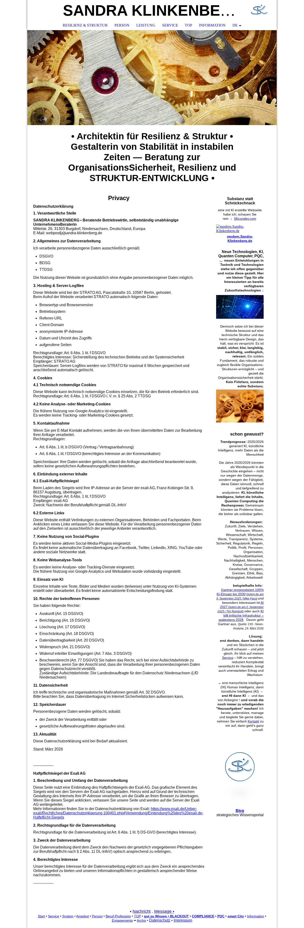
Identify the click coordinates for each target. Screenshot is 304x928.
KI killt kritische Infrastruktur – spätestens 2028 (241, 615)
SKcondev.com (245, 218)
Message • (164, 911)
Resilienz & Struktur (85, 25)
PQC (220, 916)
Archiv (141, 920)
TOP (188, 25)
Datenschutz (159, 920)
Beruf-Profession (118, 916)
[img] (259, 10)
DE (235, 25)
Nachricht (142, 911)
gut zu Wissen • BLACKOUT (166, 916)
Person (121, 25)
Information (212, 25)
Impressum (183, 920)
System (67, 916)
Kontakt (253, 721)
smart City (236, 916)
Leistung (145, 25)
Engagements (122, 920)
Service (170, 25)
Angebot (82, 916)
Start (41, 916)
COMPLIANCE (203, 916)
